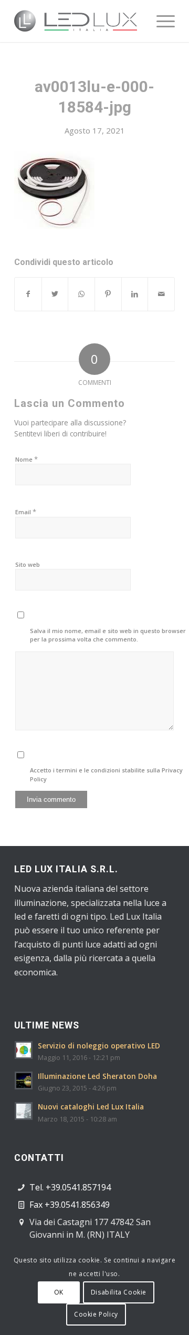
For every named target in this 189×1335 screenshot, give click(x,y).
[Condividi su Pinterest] (108, 294)
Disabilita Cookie (118, 1292)
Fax (37, 1204)
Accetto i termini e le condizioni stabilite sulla (106, 774)
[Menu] (160, 21)
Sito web (27, 564)
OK (59, 1292)
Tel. (37, 1187)
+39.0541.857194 (78, 1187)
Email (25, 511)
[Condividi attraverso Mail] (161, 294)
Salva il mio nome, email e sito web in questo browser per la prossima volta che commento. (108, 635)
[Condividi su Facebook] (28, 294)
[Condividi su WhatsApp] (81, 294)
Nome (26, 459)
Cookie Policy (96, 1314)
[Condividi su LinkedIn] (135, 294)
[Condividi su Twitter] (55, 294)
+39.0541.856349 (77, 1204)
